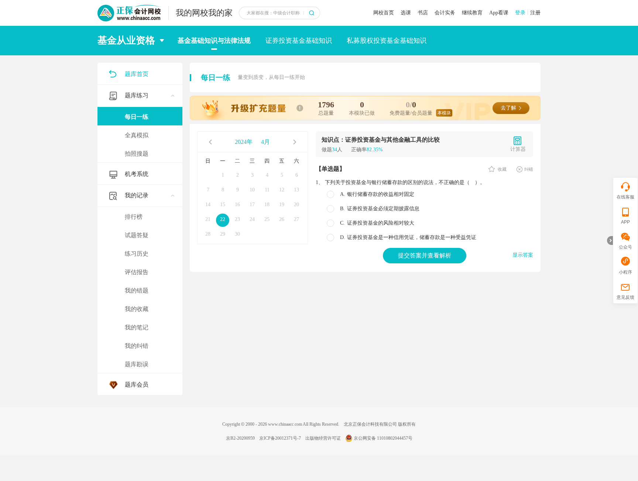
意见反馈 (625, 297)
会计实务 (445, 12)
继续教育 (472, 12)
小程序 (625, 272)
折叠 (610, 240)
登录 (520, 12)
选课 (406, 12)
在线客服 (625, 197)
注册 (535, 12)
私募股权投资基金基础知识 (386, 40)
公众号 (625, 247)
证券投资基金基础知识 (298, 40)
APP (625, 222)
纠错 (528, 169)
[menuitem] (139, 124)
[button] (133, 40)
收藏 (502, 169)
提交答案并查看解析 (424, 255)
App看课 (498, 12)
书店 (423, 12)
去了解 (508, 108)
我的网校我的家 (204, 12)
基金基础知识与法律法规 (214, 40)
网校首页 (383, 12)
